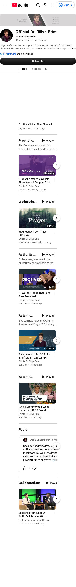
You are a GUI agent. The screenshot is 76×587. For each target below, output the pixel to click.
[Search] (38, 5)
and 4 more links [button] (25, 54)
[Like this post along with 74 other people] (24, 468)
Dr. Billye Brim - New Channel (35, 124)
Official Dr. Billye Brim (29, 186)
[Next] (56, 165)
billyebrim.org (9, 54)
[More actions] (54, 179)
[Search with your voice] (45, 4)
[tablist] (38, 69)
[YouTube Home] (20, 5)
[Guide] (5, 5)
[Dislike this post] (34, 468)
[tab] (23, 69)
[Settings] (52, 5)
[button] (52, 69)
